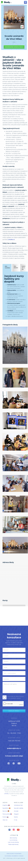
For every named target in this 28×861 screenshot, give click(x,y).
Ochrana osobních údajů (14, 756)
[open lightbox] (15, 345)
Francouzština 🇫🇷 (7, 814)
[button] (25, 2)
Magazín (16, 814)
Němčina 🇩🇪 (6, 811)
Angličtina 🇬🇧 (6, 805)
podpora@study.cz (14, 748)
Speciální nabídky (18, 808)
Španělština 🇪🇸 (6, 808)
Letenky (6, 793)
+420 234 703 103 (14, 741)
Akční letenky (13, 838)
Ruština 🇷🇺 (5, 817)
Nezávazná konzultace (14, 47)
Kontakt (16, 811)
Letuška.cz (11, 239)
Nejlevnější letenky (13, 844)
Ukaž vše (5, 820)
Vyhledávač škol (18, 805)
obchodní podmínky (14, 853)
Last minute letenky (13, 842)
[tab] (7, 268)
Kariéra (16, 817)
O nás (15, 820)
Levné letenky (13, 840)
